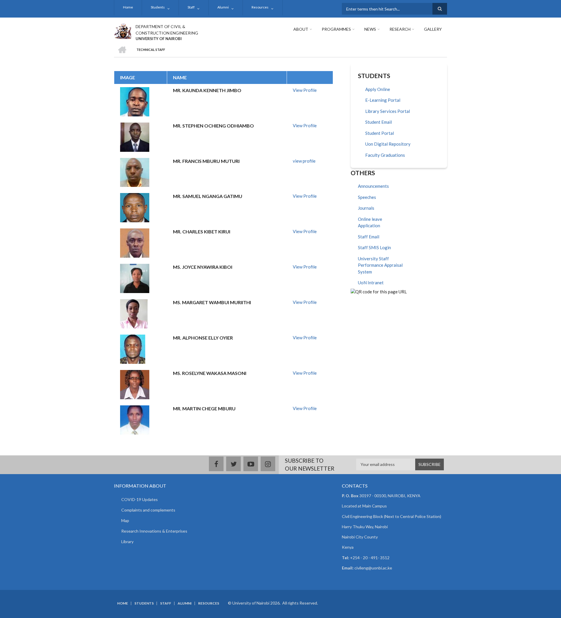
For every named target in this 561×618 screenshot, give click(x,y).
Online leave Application (370, 222)
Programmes (336, 29)
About (300, 29)
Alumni (223, 7)
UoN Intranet (371, 282)
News (370, 29)
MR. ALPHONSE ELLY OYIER (203, 337)
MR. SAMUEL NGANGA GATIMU (207, 196)
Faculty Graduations (385, 155)
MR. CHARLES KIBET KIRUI (201, 231)
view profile (304, 160)
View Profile (305, 90)
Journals (366, 208)
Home (128, 7)
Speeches (367, 197)
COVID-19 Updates (139, 499)
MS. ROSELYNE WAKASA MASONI (209, 373)
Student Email (378, 122)
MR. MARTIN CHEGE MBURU (204, 408)
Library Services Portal (387, 111)
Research (400, 29)
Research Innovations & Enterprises (154, 531)
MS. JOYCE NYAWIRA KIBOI (202, 267)
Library (127, 541)
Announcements (373, 186)
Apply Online (377, 89)
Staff (191, 7)
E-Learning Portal (382, 100)
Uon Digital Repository (388, 144)
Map (125, 520)
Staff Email (368, 236)
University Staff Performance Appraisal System (380, 265)
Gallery (433, 29)
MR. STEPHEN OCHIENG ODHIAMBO (213, 125)
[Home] (122, 30)
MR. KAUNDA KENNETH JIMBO (207, 90)
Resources (260, 7)
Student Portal (379, 133)
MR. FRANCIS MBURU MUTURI (206, 161)
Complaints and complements (148, 509)
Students (158, 7)
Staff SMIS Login (374, 247)
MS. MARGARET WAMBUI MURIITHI (212, 302)
